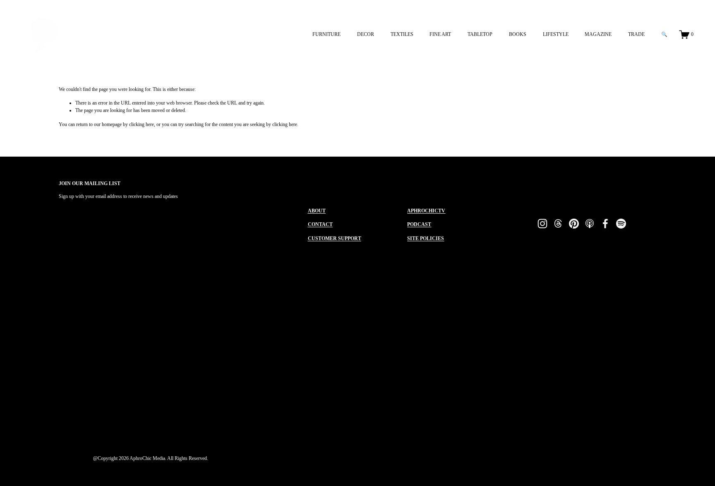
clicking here (141, 124)
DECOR (365, 34)
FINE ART (440, 34)
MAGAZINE (598, 34)
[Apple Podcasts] (590, 224)
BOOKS (517, 34)
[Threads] (558, 224)
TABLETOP (480, 34)
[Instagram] (542, 224)
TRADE (636, 34)
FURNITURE (326, 34)
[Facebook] (605, 224)
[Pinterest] (574, 224)
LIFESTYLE (556, 34)
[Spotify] (621, 224)
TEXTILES (402, 34)
